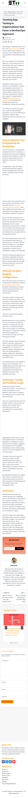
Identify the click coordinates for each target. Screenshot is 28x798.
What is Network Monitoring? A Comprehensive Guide (21, 597)
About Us (4, 769)
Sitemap (4, 781)
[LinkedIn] (6, 42)
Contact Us (5, 771)
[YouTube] (13, 761)
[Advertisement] (14, 188)
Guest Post (5, 779)
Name (4, 682)
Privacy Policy (6, 773)
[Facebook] (9, 42)
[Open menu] (24, 3)
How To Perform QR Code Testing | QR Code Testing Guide (7, 597)
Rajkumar (8, 37)
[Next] (22, 627)
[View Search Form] (3, 3)
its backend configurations (12, 285)
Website (4, 696)
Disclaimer (5, 777)
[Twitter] (6, 761)
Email (4, 689)
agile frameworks (14, 48)
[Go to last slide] (6, 627)
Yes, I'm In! (19, 548)
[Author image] (3, 38)
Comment (5, 660)
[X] (11, 42)
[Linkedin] (10, 761)
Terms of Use (6, 775)
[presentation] (14, 619)
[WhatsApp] (3, 42)
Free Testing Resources (9, 783)
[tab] (12, 642)
